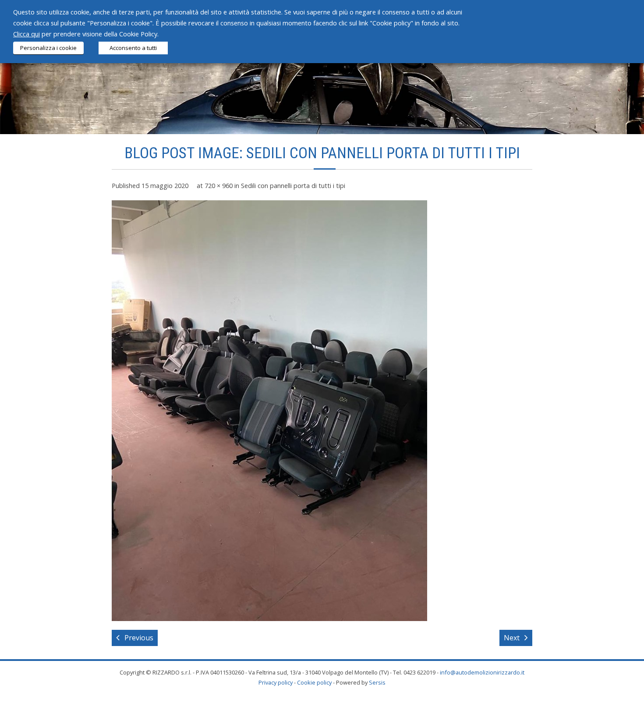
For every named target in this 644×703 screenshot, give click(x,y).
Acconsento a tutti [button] (133, 48)
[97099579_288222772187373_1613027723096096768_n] (269, 410)
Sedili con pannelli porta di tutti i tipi (293, 185)
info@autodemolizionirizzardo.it (482, 672)
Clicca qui (26, 33)
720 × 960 (219, 185)
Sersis (377, 682)
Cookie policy (314, 682)
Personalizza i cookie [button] (48, 48)
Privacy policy (275, 682)
